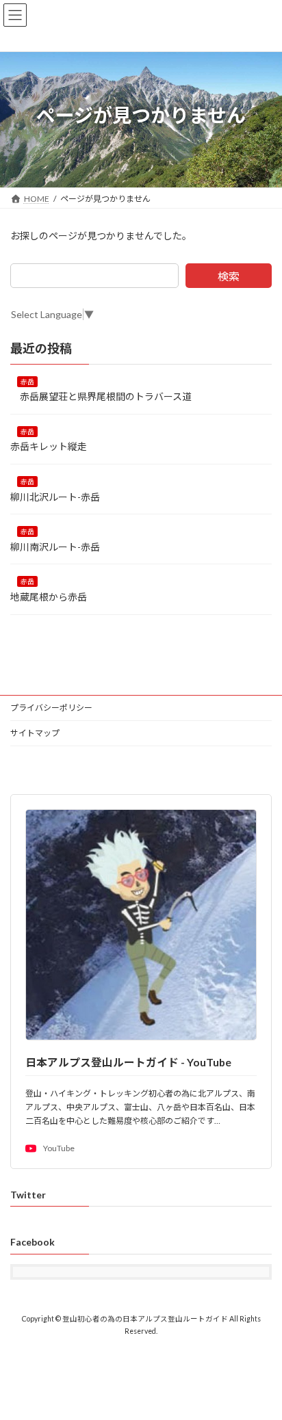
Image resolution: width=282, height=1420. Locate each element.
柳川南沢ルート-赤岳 (60, 547)
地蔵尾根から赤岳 (53, 597)
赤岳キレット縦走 (48, 446)
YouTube (59, 1148)
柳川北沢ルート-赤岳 (55, 496)
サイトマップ (35, 733)
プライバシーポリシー (51, 707)
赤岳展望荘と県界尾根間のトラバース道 (101, 396)
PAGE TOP (261, 1363)
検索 (229, 275)
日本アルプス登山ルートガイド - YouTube (128, 1061)
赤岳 (27, 381)
